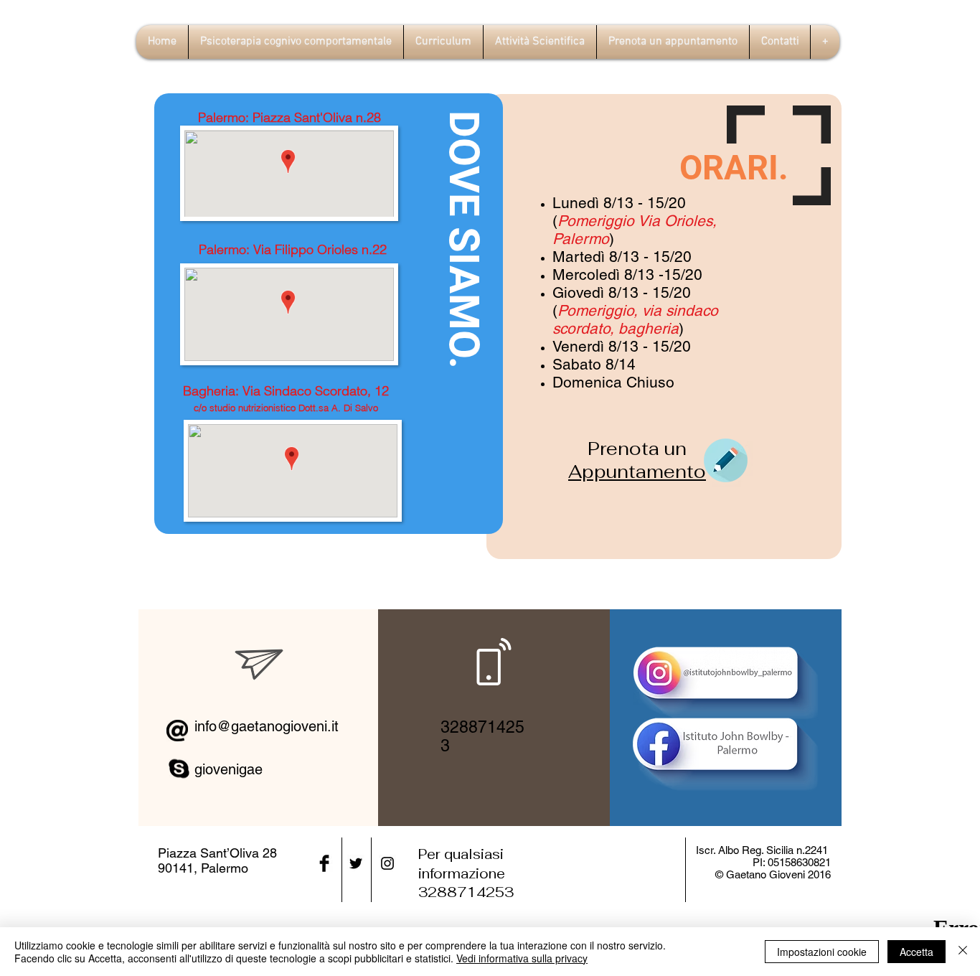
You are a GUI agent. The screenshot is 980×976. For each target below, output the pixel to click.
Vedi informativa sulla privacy (522, 958)
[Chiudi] (962, 952)
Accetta (916, 951)
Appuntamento (637, 471)
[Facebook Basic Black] (324, 863)
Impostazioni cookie (822, 951)
